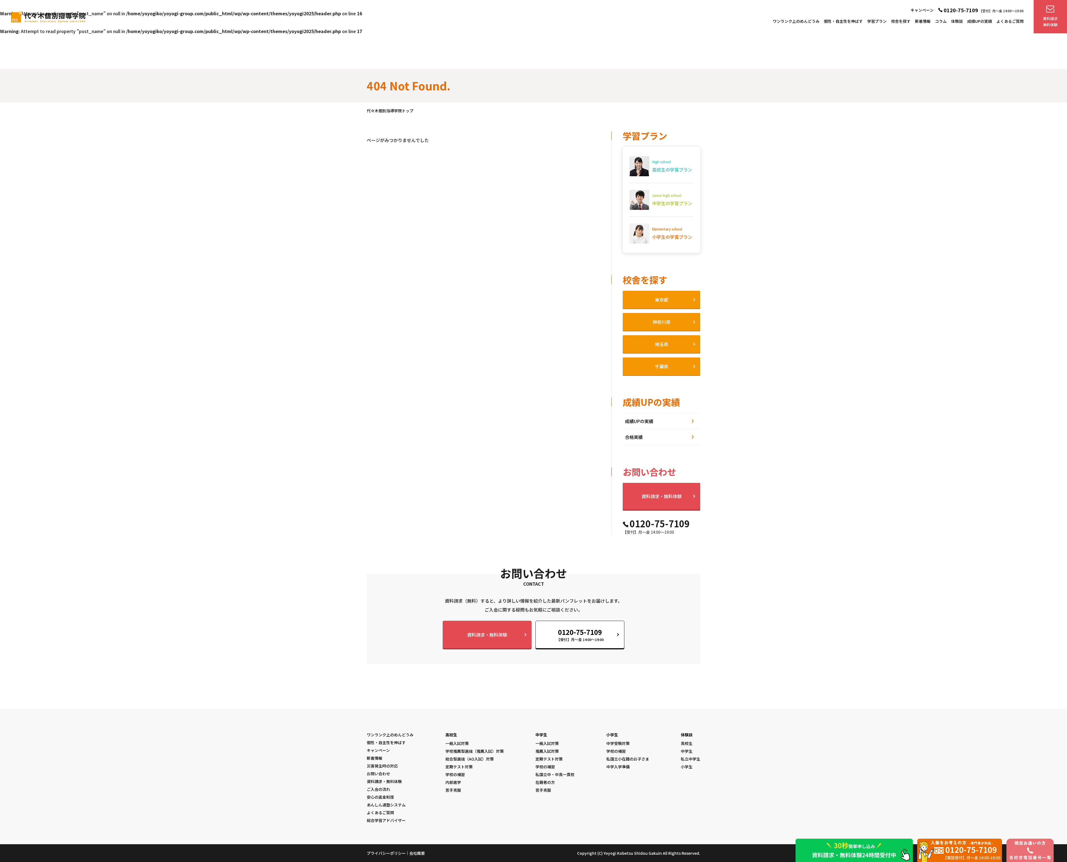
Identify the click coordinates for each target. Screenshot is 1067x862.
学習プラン (877, 21)
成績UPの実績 (979, 21)
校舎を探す (901, 21)
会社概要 (417, 853)
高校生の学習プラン (672, 166)
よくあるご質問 (1010, 21)
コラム (941, 21)
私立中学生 (690, 759)
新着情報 (923, 21)
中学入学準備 (618, 766)
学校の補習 (455, 774)
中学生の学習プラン (672, 200)
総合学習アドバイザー (386, 820)
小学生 (612, 734)
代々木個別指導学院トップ (390, 110)
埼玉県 (661, 344)
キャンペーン (922, 10)
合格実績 (634, 437)
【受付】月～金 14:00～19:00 (580, 634)
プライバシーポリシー (386, 853)
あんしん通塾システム (386, 805)
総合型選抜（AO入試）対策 (469, 759)
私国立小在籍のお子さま (627, 759)
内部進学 (453, 782)
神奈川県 (661, 322)
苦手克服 (453, 790)
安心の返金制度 (380, 797)
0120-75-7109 (961, 10)
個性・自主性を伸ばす (843, 21)
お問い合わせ (378, 773)
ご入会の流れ (378, 789)
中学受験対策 (618, 743)
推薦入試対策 (547, 751)
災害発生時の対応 (382, 766)
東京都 (661, 299)
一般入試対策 (457, 743)
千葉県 (661, 366)
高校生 (451, 734)
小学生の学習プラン (672, 233)
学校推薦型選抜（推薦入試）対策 (474, 751)
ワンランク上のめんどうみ (796, 21)
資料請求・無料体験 (662, 496)
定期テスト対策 (459, 766)
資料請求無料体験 (1050, 21)
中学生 (541, 734)
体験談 (957, 21)
